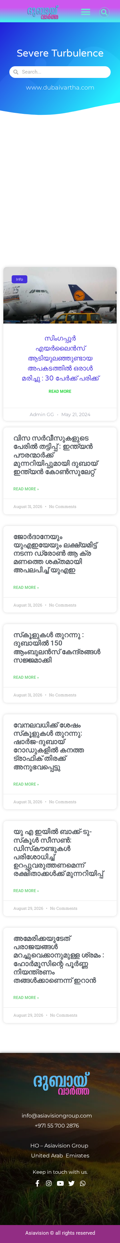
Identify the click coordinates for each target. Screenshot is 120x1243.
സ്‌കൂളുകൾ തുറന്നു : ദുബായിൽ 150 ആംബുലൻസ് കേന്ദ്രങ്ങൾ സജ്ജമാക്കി (56, 647)
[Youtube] (60, 1183)
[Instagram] (49, 1183)
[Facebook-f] (37, 1183)
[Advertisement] (60, 189)
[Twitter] (71, 1183)
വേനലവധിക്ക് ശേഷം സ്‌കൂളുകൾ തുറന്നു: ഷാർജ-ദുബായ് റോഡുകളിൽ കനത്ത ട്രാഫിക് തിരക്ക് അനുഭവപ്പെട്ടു (48, 746)
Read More (60, 391)
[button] (85, 12)
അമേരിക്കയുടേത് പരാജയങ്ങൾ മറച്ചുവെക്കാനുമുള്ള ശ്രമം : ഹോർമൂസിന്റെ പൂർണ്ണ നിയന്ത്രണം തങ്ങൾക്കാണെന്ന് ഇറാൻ (58, 959)
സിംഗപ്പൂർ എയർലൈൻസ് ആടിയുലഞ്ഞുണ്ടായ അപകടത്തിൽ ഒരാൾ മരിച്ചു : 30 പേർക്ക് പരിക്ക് (60, 358)
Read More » (26, 489)
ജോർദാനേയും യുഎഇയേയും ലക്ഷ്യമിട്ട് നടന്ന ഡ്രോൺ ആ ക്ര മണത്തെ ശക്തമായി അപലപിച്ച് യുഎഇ (55, 553)
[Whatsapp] (83, 1183)
